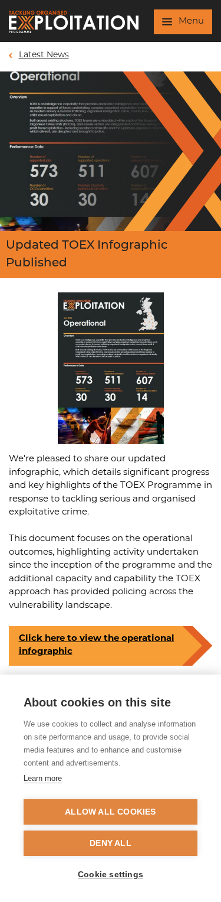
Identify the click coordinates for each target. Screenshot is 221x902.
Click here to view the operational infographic (96, 645)
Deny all (110, 843)
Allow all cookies (110, 811)
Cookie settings (110, 874)
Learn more (43, 778)
